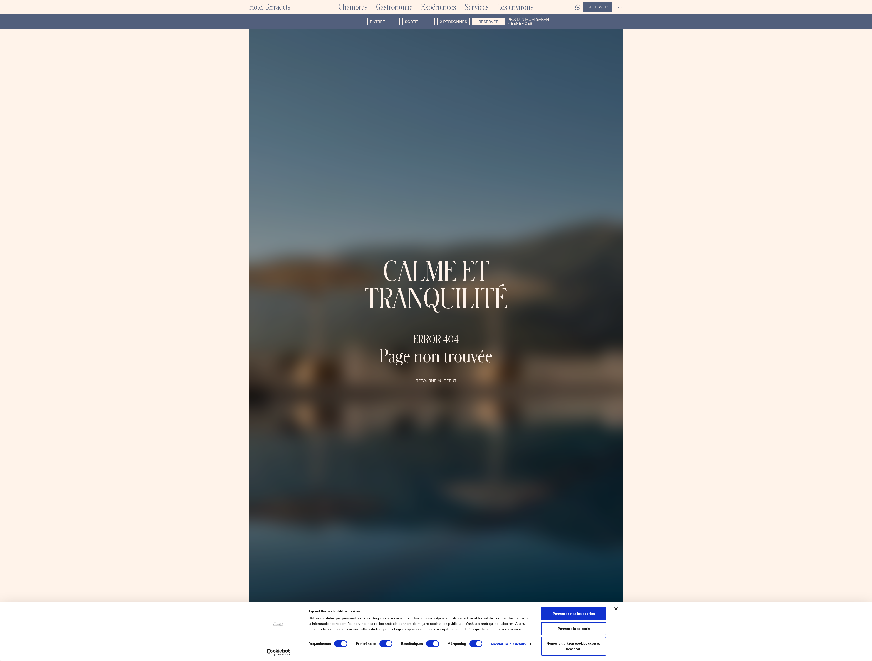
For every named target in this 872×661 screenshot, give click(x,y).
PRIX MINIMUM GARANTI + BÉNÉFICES (530, 21)
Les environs (515, 6)
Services (477, 6)
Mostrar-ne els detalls (508, 644)
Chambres (353, 6)
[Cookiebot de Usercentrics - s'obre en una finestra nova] (278, 652)
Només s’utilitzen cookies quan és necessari (574, 646)
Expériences (438, 6)
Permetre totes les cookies (574, 614)
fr (617, 7)
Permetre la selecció (574, 629)
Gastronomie (394, 6)
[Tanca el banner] (616, 608)
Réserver (598, 7)
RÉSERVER (488, 22)
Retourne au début (436, 381)
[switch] (385, 643)
